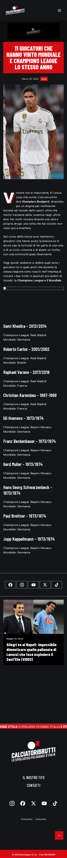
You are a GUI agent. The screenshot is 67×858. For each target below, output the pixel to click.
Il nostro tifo (34, 777)
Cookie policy (40, 819)
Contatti (33, 785)
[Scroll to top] (59, 834)
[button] (59, 10)
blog (44, 78)
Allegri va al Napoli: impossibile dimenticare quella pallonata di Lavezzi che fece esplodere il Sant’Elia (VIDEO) (32, 652)
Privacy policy (26, 819)
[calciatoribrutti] (15, 10)
